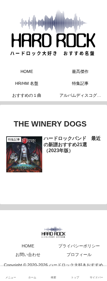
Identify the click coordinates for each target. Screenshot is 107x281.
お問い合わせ (27, 254)
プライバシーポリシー (79, 245)
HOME (28, 245)
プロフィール (79, 254)
